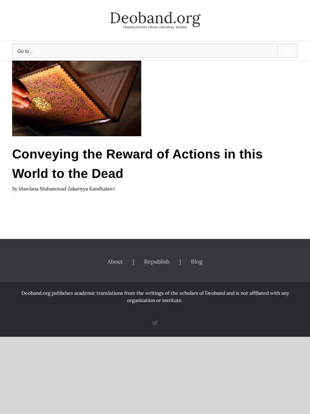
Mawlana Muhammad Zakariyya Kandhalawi (67, 189)
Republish (157, 261)
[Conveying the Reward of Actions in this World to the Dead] (76, 95)
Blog (197, 261)
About (115, 261)
